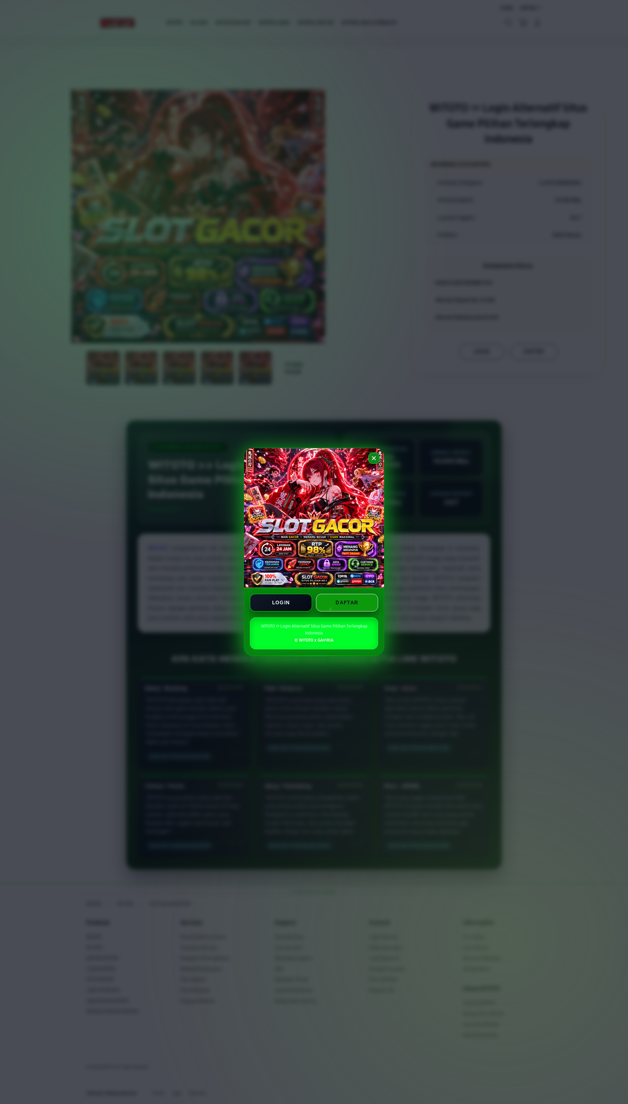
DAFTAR (347, 602)
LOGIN (281, 602)
